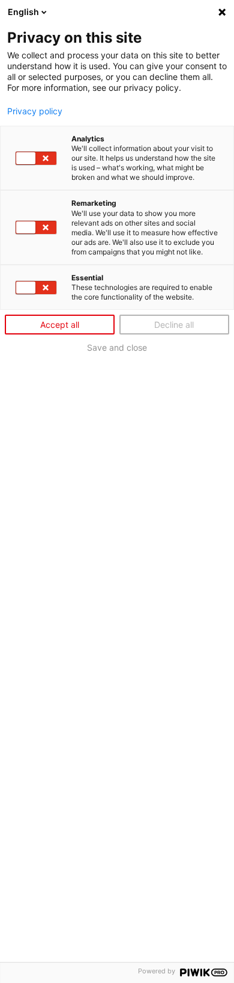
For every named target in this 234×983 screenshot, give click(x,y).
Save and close (117, 347)
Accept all (59, 324)
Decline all (174, 324)
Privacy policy (34, 111)
